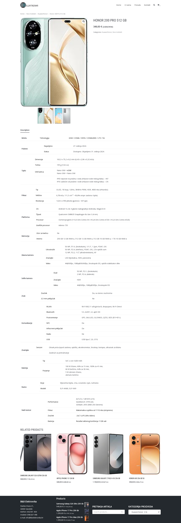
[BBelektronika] (29, 5)
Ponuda (137, 5)
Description (24, 130)
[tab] (24, 130)
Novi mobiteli (31, 14)
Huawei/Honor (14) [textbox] (144, 512)
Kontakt (147, 5)
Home (118, 5)
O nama (128, 5)
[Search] (122, 512)
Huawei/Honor (43, 14)
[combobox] (144, 512)
